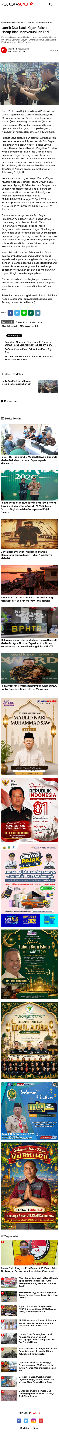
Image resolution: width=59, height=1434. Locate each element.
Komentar (55, 50)
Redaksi (24, 1428)
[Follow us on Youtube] (41, 1420)
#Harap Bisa (21, 322)
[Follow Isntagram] (33, 1420)
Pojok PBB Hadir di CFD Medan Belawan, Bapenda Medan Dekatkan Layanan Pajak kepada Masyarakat (29, 460)
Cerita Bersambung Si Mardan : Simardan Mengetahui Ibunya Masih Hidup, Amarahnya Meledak (26, 555)
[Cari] (50, 4)
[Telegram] (37, 313)
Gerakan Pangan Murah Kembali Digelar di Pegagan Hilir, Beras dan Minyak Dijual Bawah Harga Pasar (36, 1380)
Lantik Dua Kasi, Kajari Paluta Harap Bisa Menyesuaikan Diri (16, 382)
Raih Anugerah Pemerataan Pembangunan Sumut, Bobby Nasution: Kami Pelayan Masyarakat (29, 687)
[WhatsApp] (31, 313)
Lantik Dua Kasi (32, 23)
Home (3, 23)
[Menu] (56, 4)
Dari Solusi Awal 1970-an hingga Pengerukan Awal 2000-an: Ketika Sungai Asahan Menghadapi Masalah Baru (37, 1366)
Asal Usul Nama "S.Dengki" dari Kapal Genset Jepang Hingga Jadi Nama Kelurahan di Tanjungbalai (38, 1351)
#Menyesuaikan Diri (29, 326)
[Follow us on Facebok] (18, 1420)
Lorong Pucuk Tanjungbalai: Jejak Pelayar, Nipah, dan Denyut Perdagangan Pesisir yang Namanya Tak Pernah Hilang (37, 1338)
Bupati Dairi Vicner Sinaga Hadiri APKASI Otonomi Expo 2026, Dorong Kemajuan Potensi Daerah (37, 1309)
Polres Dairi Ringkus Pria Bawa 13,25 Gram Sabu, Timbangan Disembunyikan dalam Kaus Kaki (29, 1270)
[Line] (24, 313)
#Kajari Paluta (36, 322)
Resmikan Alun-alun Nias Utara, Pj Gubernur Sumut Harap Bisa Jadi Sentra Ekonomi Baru (28, 343)
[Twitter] (17, 313)
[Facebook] (10, 313)
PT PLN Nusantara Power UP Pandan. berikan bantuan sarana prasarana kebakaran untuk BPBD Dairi (37, 1323)
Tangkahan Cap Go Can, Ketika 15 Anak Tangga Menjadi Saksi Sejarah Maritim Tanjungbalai (27, 599)
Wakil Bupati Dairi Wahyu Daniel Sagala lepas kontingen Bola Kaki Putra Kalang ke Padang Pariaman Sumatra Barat (38, 1282)
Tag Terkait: (7, 322)
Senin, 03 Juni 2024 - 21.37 (17, 52)
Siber (36, 1428)
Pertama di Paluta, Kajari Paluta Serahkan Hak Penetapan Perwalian (29, 358)
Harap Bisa (11, 23)
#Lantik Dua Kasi (9, 326)
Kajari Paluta (20, 23)
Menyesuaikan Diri (45, 23)
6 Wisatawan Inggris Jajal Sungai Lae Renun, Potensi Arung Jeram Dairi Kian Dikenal (38, 1295)
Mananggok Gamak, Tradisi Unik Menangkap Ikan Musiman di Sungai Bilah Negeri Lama (37, 1393)
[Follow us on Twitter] (26, 1420)
